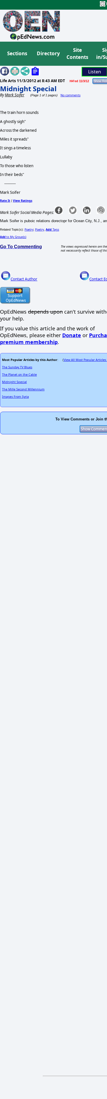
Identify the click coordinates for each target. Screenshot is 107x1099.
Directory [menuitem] (48, 53)
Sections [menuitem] (17, 53)
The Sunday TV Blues (17, 367)
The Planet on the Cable (19, 375)
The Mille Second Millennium (23, 389)
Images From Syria (15, 397)
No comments (70, 95)
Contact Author (24, 279)
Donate (71, 335)
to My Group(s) (13, 237)
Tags (52, 229)
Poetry (29, 229)
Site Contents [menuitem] (77, 54)
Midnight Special (28, 88)
